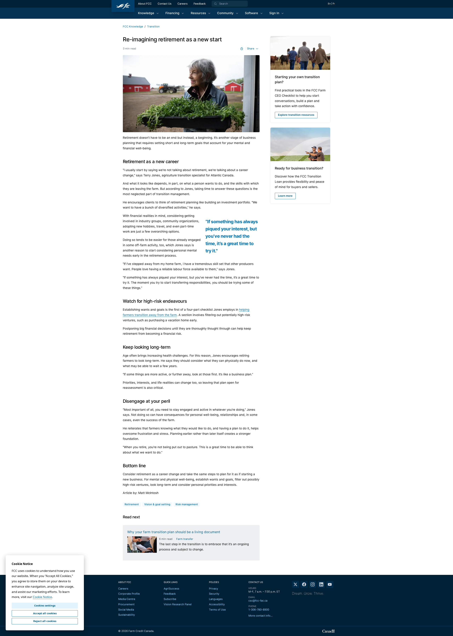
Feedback (200, 3)
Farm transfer (184, 539)
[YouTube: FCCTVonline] (329, 584)
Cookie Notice (42, 597)
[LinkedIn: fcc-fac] (321, 584)
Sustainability (126, 614)
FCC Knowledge (133, 26)
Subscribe (170, 599)
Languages (216, 599)
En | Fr (331, 3)
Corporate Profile (129, 593)
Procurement (126, 604)
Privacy (213, 588)
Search (223, 3)
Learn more (285, 195)
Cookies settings (44, 605)
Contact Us (164, 3)
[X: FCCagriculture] (295, 584)
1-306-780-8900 (258, 609)
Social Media (126, 609)
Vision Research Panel (178, 604)
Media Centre (126, 599)
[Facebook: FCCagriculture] (304, 584)
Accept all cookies (45, 613)
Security (214, 593)
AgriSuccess (171, 588)
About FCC (145, 3)
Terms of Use (217, 609)
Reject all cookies (44, 621)
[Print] (241, 48)
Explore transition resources (296, 114)
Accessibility (217, 604)
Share (250, 48)
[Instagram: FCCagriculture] (312, 584)
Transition (153, 26)
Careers (182, 3)
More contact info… (260, 615)
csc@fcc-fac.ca (257, 600)
